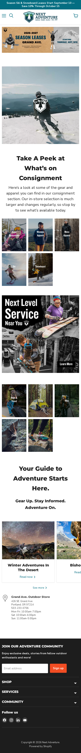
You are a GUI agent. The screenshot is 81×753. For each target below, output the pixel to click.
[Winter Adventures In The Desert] (28, 540)
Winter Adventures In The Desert (28, 567)
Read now (27, 577)
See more (39, 588)
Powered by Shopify (40, 746)
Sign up (58, 668)
